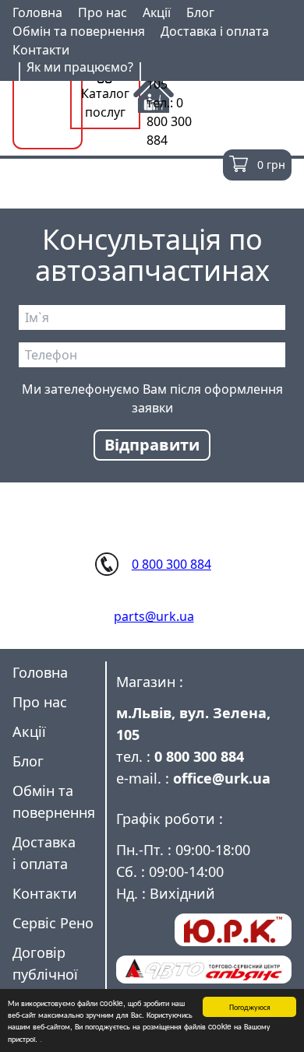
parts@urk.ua (154, 616)
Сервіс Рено (53, 922)
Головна (37, 12)
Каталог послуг (105, 103)
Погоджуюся (249, 1006)
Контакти (40, 49)
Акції (157, 12)
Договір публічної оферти (45, 974)
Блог (200, 12)
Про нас (102, 12)
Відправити (152, 444)
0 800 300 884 (171, 564)
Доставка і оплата (215, 31)
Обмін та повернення (78, 31)
